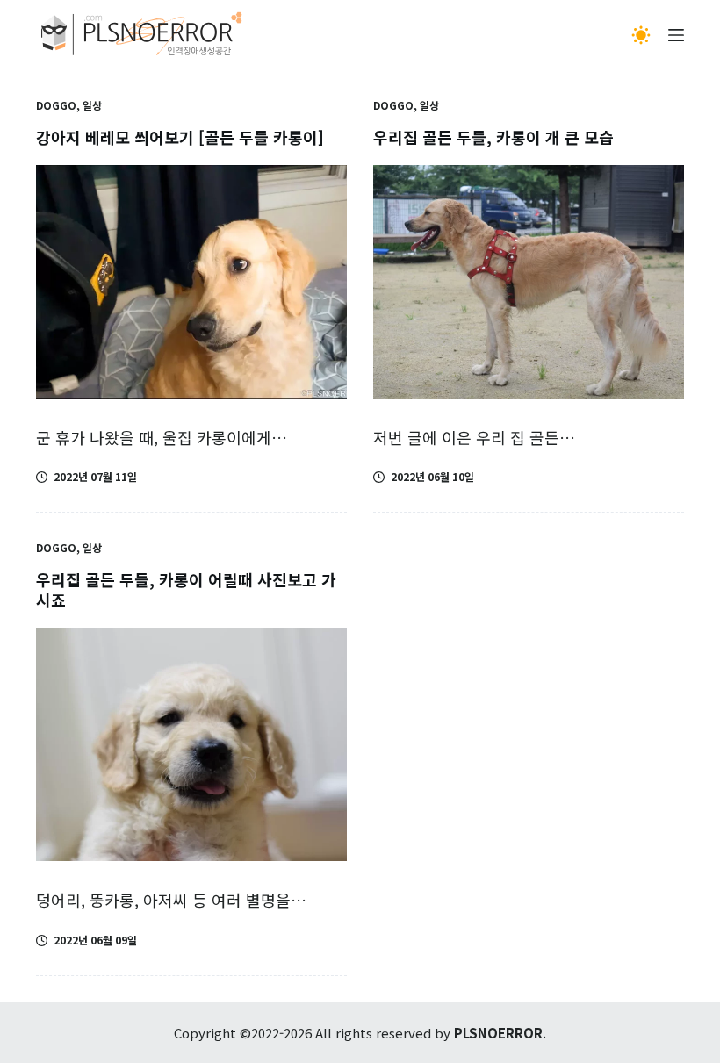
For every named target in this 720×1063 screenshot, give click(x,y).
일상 (92, 104)
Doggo (56, 104)
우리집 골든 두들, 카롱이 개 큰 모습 (493, 137)
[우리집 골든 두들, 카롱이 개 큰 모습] (528, 282)
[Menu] (676, 35)
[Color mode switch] (641, 35)
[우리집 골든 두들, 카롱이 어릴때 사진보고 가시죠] (191, 745)
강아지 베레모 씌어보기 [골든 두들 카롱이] (180, 137)
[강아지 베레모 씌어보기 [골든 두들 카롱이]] (191, 282)
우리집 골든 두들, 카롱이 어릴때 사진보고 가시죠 (186, 589)
